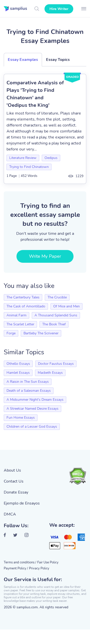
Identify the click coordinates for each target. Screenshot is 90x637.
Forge (11, 333)
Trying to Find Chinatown (29, 166)
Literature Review (22, 157)
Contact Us (14, 481)
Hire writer (59, 8)
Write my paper (45, 256)
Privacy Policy (39, 568)
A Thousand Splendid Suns (55, 315)
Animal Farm (16, 315)
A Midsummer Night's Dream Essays (35, 399)
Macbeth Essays (50, 372)
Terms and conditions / (20, 562)
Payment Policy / (16, 568)
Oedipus (51, 157)
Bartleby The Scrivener (41, 333)
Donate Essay (16, 492)
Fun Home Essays (20, 417)
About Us (12, 470)
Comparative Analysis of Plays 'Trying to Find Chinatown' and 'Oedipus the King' (35, 94)
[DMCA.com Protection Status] (77, 476)
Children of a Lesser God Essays (31, 426)
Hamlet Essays (18, 372)
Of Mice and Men (66, 306)
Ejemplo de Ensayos (22, 503)
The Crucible (57, 297)
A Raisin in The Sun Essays (27, 381)
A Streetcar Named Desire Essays (32, 408)
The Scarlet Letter (20, 324)
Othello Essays (18, 363)
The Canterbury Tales (23, 297)
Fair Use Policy (47, 562)
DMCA (10, 514)
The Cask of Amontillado (25, 306)
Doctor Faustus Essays (56, 363)
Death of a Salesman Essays (28, 390)
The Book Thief (54, 324)
